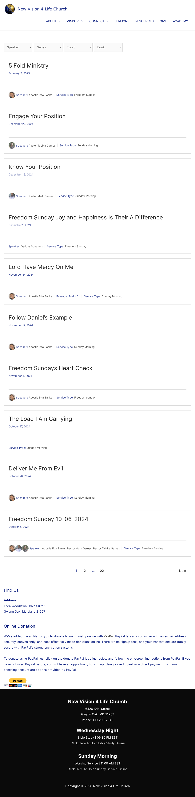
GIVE (163, 21)
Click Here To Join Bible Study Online (98, 743)
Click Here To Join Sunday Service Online (97, 769)
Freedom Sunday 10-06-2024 (48, 519)
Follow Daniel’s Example (40, 317)
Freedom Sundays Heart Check (50, 368)
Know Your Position (35, 166)
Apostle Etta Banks (40, 94)
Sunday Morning (88, 145)
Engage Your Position (37, 116)
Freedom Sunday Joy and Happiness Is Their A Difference (86, 217)
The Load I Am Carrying (40, 418)
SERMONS (121, 21)
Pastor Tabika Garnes (42, 145)
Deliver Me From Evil (36, 468)
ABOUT (51, 21)
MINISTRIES (74, 21)
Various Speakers (32, 246)
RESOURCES (144, 21)
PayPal (108, 636)
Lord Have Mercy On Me (41, 266)
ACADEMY (180, 21)
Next (182, 571)
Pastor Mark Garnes (41, 196)
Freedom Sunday (85, 94)
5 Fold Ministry (29, 65)
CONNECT (97, 21)
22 (102, 571)
